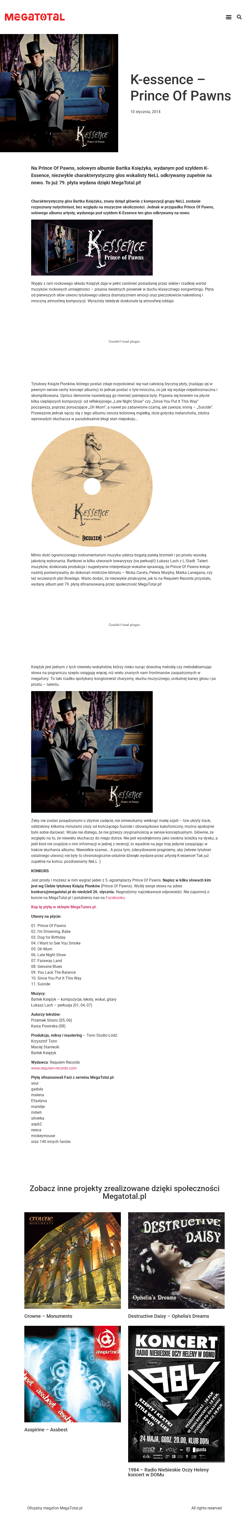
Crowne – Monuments (48, 1316)
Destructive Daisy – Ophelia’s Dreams (168, 1316)
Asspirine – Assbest (46, 1430)
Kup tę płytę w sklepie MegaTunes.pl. (64, 907)
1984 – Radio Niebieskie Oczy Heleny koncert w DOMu (168, 1472)
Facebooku (115, 897)
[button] (228, 17)
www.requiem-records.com (54, 1068)
